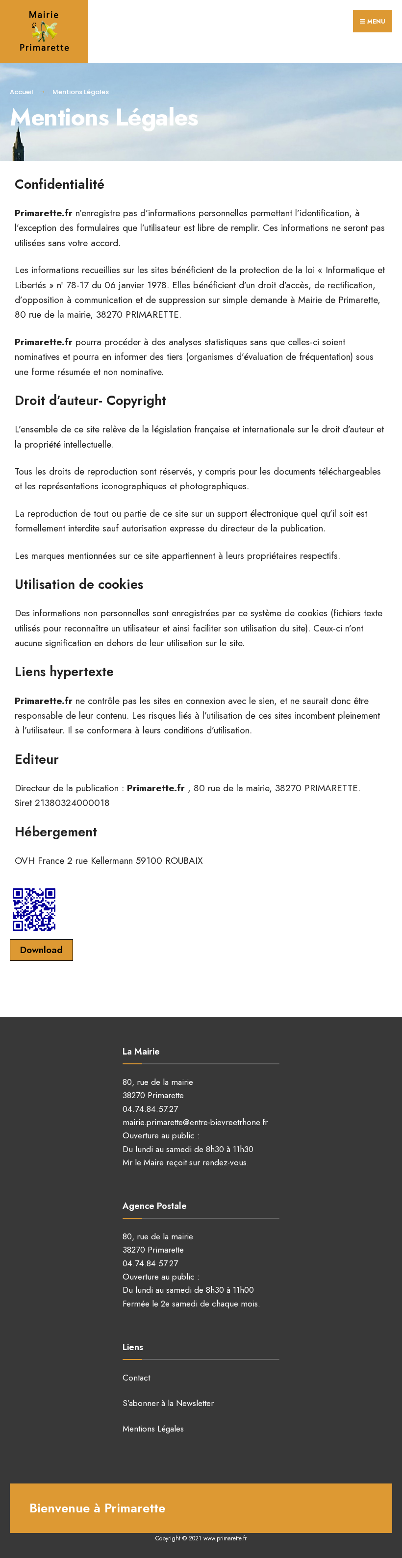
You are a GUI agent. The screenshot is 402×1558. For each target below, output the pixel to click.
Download (41, 949)
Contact (136, 1377)
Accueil (21, 92)
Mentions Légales (153, 1428)
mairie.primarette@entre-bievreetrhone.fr (195, 1122)
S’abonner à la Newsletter (168, 1403)
